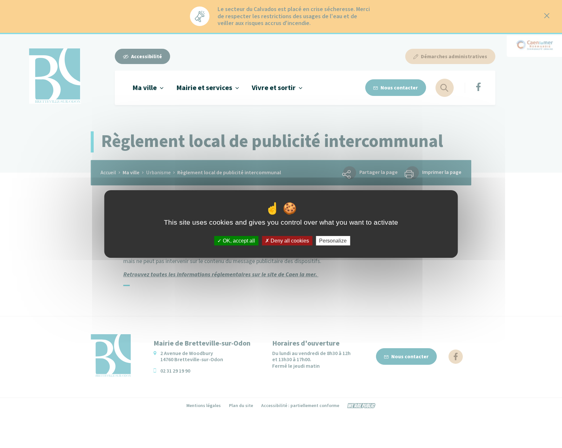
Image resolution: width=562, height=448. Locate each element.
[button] (147, 88)
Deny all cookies (289, 241)
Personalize (333, 241)
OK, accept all (238, 241)
